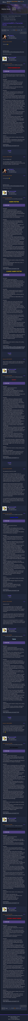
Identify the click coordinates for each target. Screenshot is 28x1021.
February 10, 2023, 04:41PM (7, 914)
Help (9, 1016)
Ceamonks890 (12, 57)
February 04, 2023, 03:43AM (7, 743)
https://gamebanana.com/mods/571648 (11, 268)
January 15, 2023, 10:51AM (7, 175)
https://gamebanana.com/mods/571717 (11, 457)
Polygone (11, 35)
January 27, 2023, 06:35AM (7, 601)
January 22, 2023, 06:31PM (7, 359)
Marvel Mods (6, 9)
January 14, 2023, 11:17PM (7, 63)
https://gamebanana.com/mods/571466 (11, 590)
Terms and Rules (13, 1016)
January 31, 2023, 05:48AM (7, 635)
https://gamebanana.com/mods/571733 (11, 903)
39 (21, 30)
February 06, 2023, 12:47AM (7, 824)
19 (13, 30)
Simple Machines (17, 1019)
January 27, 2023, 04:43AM (7, 513)
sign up (8, 2)
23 (19, 30)
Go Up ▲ (18, 1016)
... (12, 30)
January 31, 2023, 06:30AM (7, 723)
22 (17, 30)
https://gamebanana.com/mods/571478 (11, 1001)
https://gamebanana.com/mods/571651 (11, 813)
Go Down (4, 30)
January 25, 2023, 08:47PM (7, 468)
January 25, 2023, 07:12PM (7, 375)
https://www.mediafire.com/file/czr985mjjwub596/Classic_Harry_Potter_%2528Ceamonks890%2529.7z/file (14, 347)
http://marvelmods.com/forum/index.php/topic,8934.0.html (13, 51)
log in (22, 1)
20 (14, 30)
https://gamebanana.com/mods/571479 (11, 145)
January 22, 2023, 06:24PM (7, 197)
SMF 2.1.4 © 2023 (11, 1019)
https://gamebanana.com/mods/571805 (11, 712)
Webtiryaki (16, 1017)
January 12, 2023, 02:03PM (7, 41)
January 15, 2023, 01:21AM (7, 156)
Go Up (3, 1008)
